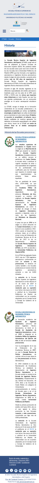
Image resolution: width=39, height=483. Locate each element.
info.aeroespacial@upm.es (25, 482)
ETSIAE (4, 39)
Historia (18, 39)
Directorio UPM (24, 460)
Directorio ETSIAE (15, 462)
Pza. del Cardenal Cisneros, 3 (15, 479)
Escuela (11, 39)
